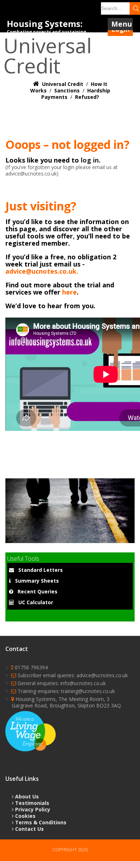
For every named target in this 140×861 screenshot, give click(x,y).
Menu (121, 24)
